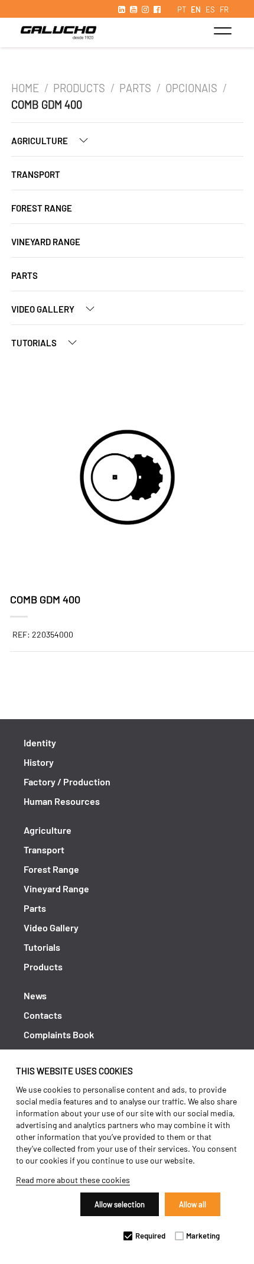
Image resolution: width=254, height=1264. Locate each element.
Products (79, 88)
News (35, 995)
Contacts (43, 1015)
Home (25, 88)
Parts (135, 88)
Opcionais (191, 88)
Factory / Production (67, 781)
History (39, 762)
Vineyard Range (45, 241)
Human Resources (62, 801)
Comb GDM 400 (46, 104)
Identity (40, 742)
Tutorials (34, 342)
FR (224, 9)
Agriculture (40, 140)
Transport (35, 174)
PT (181, 9)
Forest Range (41, 208)
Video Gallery (43, 309)
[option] (127, 478)
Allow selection (120, 1204)
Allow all (192, 1204)
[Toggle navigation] (222, 31)
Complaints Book (59, 1034)
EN (196, 9)
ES (210, 9)
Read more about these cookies (73, 1180)
